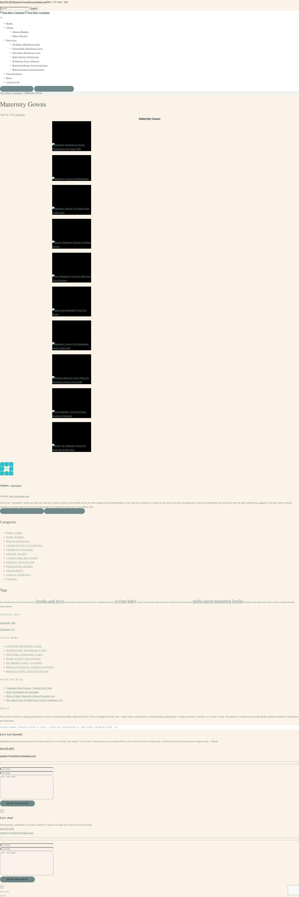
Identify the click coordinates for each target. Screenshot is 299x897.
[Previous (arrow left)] (1, 895)
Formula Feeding (19, 550)
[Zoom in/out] (7, 891)
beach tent (32, 602)
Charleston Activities (24, 545)
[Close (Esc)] (1, 891)
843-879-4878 (7, 2)
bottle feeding (69, 602)
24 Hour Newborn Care (26, 44)
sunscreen (283, 602)
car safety (93, 602)
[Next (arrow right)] (4, 895)
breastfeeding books (82, 602)
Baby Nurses (20, 36)
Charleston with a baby (105, 602)
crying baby (126, 600)
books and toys (50, 600)
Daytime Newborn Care (26, 53)
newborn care (175, 602)
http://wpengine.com (19, 496)
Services (11, 40)
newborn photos (186, 602)
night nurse (203, 600)
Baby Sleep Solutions (25, 57)
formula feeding (149, 602)
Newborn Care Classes (26, 61)
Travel (11, 579)
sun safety (275, 602)
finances (140, 602)
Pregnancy (14, 571)
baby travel (23, 602)
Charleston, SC (8, 629)
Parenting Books (19, 566)
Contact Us (13, 82)
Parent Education (20, 562)
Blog (9, 78)
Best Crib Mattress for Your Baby (22, 692)
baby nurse (15, 602)
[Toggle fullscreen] (4, 891)
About (10, 27)
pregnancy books (250, 602)
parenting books (228, 600)
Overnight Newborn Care (27, 48)
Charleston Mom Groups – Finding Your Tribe (29, 688)
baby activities (5, 602)
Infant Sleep (16, 554)
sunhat (269, 602)
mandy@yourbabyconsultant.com (30, 2)
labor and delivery (162, 602)
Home (9, 23)
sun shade (291, 602)
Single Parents (18, 575)
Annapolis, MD (8, 623)
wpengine (20, 114)
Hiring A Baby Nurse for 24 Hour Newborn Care (30, 696)
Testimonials (14, 74)
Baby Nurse (15, 537)
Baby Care (14, 533)
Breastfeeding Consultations (30, 65)
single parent (261, 602)
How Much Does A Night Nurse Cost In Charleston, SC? (34, 700)
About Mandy (20, 32)
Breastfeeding (18, 541)
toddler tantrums (6, 606)
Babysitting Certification (28, 69)
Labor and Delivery (22, 558)
